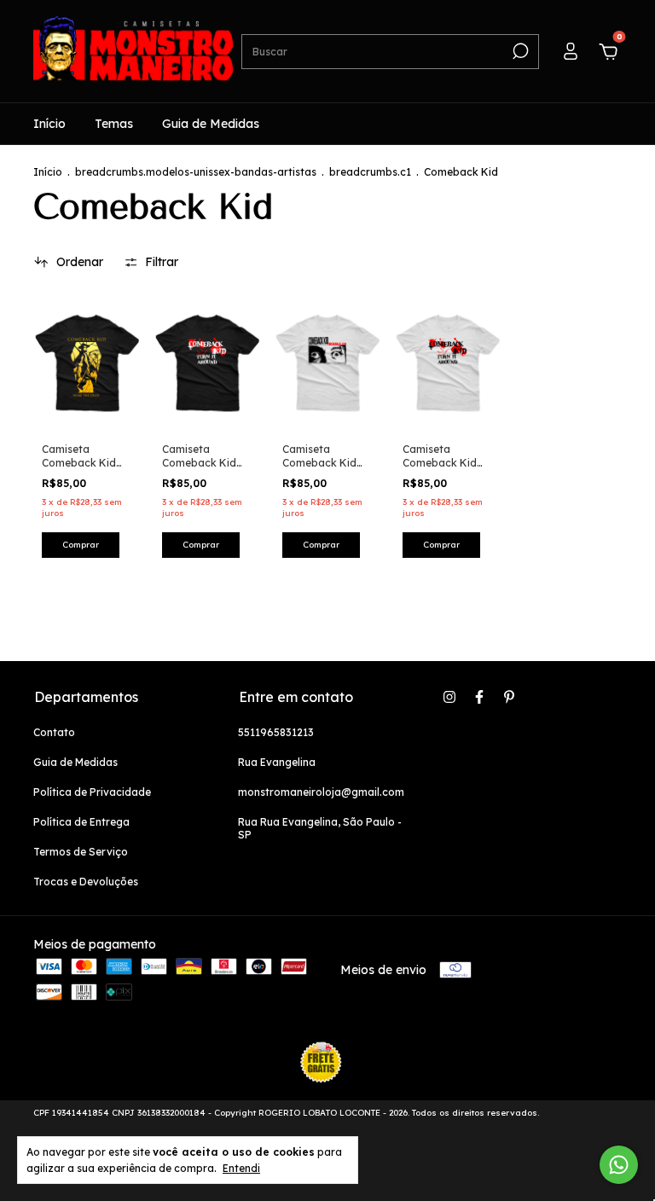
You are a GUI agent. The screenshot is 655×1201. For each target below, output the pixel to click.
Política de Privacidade (92, 792)
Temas (114, 123)
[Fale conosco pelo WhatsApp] (619, 1165)
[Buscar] (519, 51)
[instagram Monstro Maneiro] (449, 697)
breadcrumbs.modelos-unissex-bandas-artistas (195, 171)
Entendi (241, 1168)
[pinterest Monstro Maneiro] (509, 697)
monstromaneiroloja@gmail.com (321, 792)
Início (49, 123)
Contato (54, 732)
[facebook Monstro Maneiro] (479, 697)
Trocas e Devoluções (85, 881)
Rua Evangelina (277, 762)
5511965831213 (276, 732)
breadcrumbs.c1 (370, 171)
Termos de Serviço (80, 851)
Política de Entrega (81, 821)
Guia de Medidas (210, 123)
